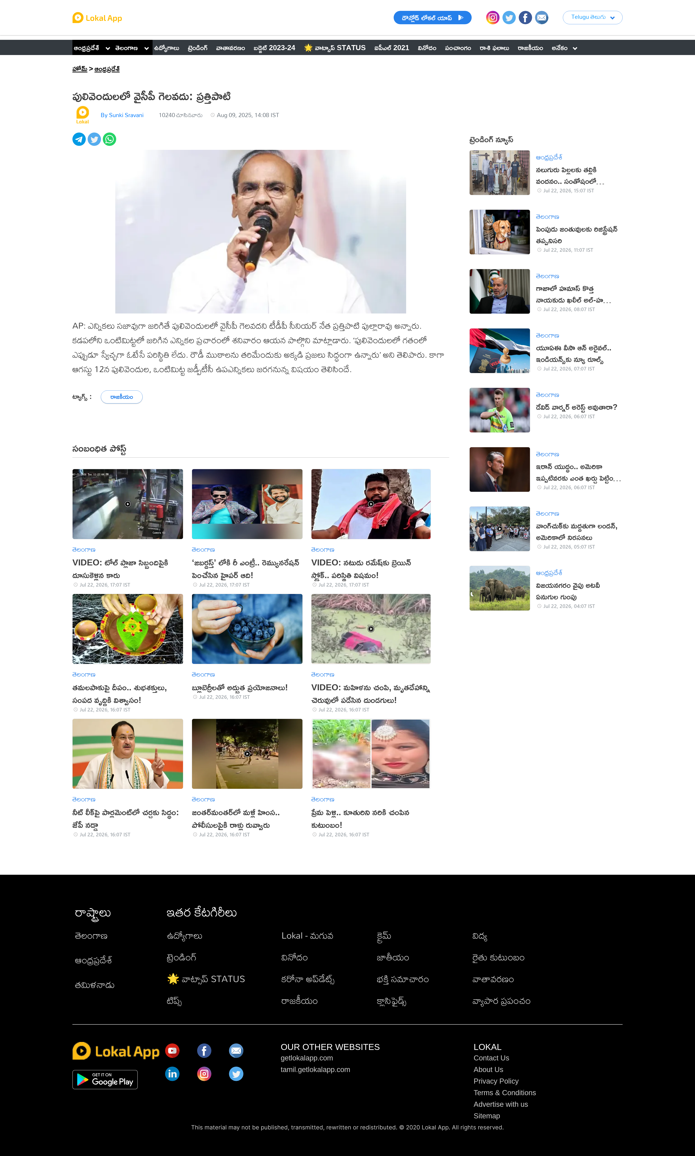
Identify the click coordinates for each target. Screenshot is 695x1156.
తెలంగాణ (126, 47)
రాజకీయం (299, 1000)
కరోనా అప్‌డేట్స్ (307, 978)
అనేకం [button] (560, 47)
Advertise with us (501, 1104)
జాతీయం (393, 956)
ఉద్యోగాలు (185, 935)
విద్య (480, 935)
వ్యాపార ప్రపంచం (502, 1000)
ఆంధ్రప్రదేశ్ (86, 47)
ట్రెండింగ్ (182, 956)
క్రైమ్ (384, 935)
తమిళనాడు (95, 984)
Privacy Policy (496, 1081)
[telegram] (80, 141)
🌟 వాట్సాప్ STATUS (206, 978)
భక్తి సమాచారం (403, 978)
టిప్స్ (174, 1000)
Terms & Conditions (505, 1093)
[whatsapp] (110, 141)
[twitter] (95, 141)
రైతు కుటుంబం (499, 956)
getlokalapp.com (307, 1058)
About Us (488, 1069)
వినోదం (294, 956)
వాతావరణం (493, 978)
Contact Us (491, 1058)
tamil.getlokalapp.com (315, 1069)
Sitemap (487, 1116)
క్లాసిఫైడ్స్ (391, 1000)
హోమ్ (79, 68)
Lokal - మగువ (307, 935)
